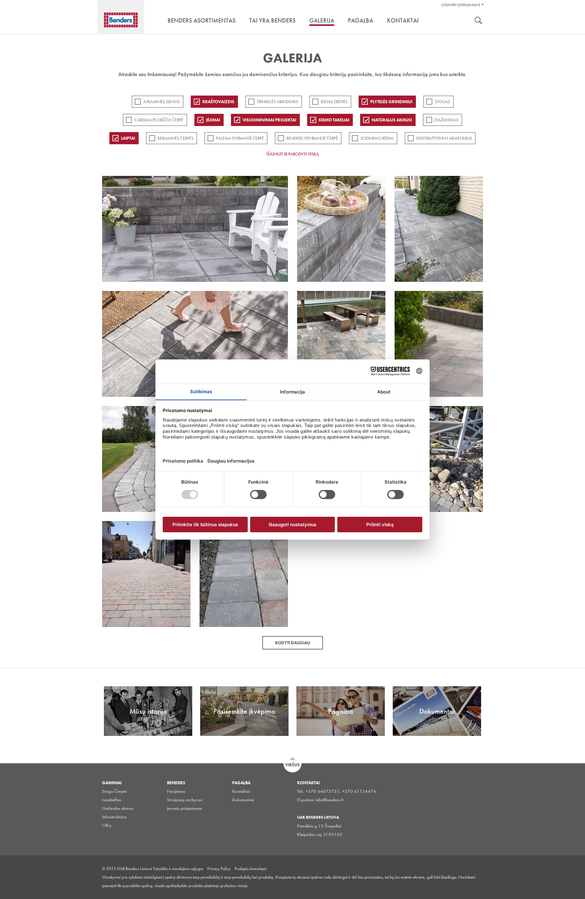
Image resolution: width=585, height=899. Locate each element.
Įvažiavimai (446, 120)
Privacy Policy (219, 868)
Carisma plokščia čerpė (158, 120)
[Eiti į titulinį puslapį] (121, 20)
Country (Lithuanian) (460, 4)
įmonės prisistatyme (184, 808)
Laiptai (128, 138)
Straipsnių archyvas (184, 800)
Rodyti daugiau (292, 642)
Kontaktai (241, 791)
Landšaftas (111, 800)
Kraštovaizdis (218, 101)
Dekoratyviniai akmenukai (444, 138)
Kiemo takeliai (334, 120)
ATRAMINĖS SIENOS (161, 101)
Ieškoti (478, 21)
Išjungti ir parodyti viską (292, 154)
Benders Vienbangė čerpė (312, 138)
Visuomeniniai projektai (269, 120)
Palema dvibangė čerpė (240, 138)
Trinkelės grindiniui (277, 101)
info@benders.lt (329, 800)
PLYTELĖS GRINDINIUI (391, 101)
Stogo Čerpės (114, 791)
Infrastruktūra (114, 817)
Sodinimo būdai (377, 138)
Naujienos (176, 791)
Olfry (107, 825)
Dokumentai (243, 800)
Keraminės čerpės (175, 138)
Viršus (292, 765)
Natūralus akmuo (392, 120)
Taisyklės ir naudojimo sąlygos (178, 868)
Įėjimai (213, 120)
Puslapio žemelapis (251, 868)
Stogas (442, 101)
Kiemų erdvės (334, 101)
